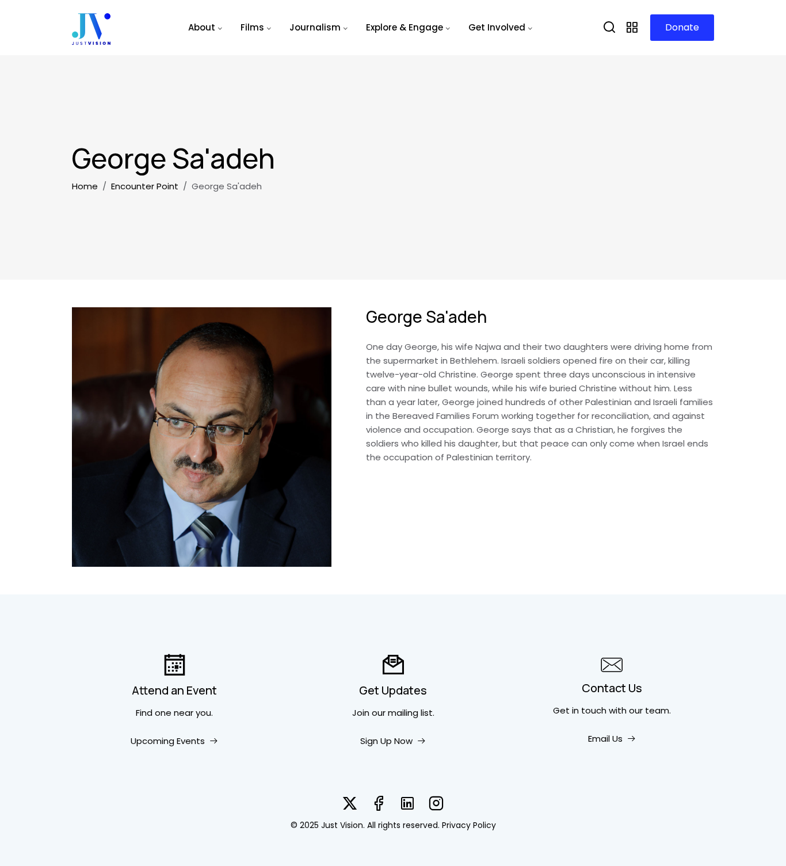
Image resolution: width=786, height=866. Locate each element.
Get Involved (496, 27)
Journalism (315, 27)
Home (85, 186)
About (201, 27)
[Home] (91, 27)
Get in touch (579, 710)
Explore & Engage (404, 27)
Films (252, 27)
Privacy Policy (469, 825)
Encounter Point (144, 186)
